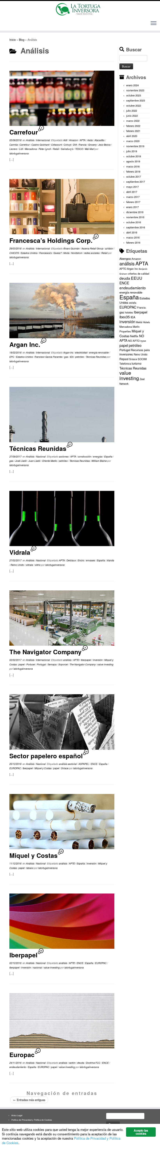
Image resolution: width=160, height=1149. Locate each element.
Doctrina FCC (93, 1062)
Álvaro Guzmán (71, 248)
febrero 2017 (133, 202)
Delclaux (71, 560)
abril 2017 (131, 192)
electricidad (81, 352)
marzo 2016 (133, 237)
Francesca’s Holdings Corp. (50, 240)
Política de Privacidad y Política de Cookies (31, 1119)
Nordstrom (77, 253)
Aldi (65, 140)
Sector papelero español (46, 755)
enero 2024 (132, 85)
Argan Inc (68, 352)
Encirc (81, 560)
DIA (75, 144)
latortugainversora (19, 153)
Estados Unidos (29, 253)
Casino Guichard (40, 144)
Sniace (65, 768)
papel (22, 664)
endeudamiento (18, 1067)
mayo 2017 (132, 187)
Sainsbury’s (67, 148)
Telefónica (125, 363)
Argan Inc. (24, 344)
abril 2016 (131, 232)
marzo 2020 (133, 141)
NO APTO (134, 341)
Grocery (92, 144)
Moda (66, 253)
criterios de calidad (138, 273)
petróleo (80, 356)
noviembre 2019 (135, 146)
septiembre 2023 (135, 100)
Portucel (31, 664)
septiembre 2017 (135, 181)
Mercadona (31, 148)
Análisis (30, 140)
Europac (22, 1054)
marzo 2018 (133, 166)
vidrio (38, 564)
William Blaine (99, 460)
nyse (143, 341)
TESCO (79, 148)
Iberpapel (86, 659)
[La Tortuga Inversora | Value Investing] (80, 9)
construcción (85, 456)
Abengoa (125, 258)
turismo (136, 363)
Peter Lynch (45, 148)
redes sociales (92, 253)
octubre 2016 (133, 222)
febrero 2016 (133, 242)
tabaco (30, 868)
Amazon (73, 140)
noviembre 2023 (135, 90)
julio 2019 (131, 151)
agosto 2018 (133, 161)
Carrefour (23, 131)
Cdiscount (56, 144)
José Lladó (21, 460)
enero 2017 (132, 207)
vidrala (30, 564)
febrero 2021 (133, 131)
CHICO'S (14, 253)
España (108, 456)
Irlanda (110, 560)
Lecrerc (13, 148)
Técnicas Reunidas (96, 356)
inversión (98, 659)
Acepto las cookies (141, 1132)
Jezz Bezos (104, 144)
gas (66, 356)
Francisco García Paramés (49, 356)
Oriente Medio (50, 460)
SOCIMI (142, 359)
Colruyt (68, 144)
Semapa (52, 664)
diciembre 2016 (134, 212)
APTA (83, 140)
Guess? (57, 253)
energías (98, 456)
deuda (81, 1062)
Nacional (41, 456)
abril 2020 (131, 136)
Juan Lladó (34, 460)
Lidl (21, 148)
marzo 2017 (133, 197)
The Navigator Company (45, 651)
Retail (56, 148)
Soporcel (63, 664)
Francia (83, 144)
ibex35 (124, 316)
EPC (12, 356)
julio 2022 (131, 110)
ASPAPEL (84, 763)
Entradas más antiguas (29, 1100)
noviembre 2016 (135, 217)
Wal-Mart (90, 148)
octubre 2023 (133, 95)
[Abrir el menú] (153, 24)
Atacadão (99, 140)
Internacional (43, 140)
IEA (72, 356)
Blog (21, 40)
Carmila (13, 144)
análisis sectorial (68, 763)
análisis (67, 659)
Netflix (134, 336)
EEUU (136, 278)
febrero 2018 (133, 171)
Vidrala (19, 552)
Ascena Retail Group (92, 248)
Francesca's (45, 253)
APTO (76, 659)
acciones (64, 456)
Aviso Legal (16, 1115)
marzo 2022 (133, 121)
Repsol (123, 359)
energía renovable (99, 352)
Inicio (12, 40)
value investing (105, 664)
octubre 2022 (133, 105)
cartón (72, 1062)
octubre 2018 (133, 156)
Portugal (41, 664)
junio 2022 (132, 115)
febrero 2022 (133, 126)
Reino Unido (18, 564)
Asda (90, 140)
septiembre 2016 (135, 227)
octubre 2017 (133, 176)
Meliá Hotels (143, 322)
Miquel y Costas (43, 768)
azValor (109, 248)
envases (91, 560)
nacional (38, 967)
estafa (132, 302)
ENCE (94, 763)
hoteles (129, 312)
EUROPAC (15, 768)
